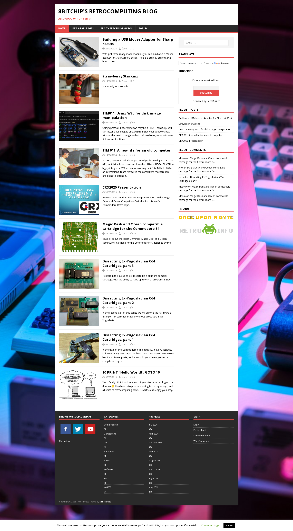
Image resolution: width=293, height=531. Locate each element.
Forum (143, 28)
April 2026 (154, 433)
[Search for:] (206, 43)
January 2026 (155, 442)
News (107, 460)
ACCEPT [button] (229, 525)
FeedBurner (213, 101)
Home (61, 28)
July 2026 (153, 424)
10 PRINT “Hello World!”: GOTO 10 (131, 372)
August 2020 (155, 460)
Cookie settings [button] (210, 525)
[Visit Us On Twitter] (78, 433)
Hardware (109, 451)
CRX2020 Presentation (121, 187)
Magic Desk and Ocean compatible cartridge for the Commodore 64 (132, 226)
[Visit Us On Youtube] (90, 433)
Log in (196, 424)
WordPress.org (201, 440)
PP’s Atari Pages (83, 28)
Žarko (125, 48)
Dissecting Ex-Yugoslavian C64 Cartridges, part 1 (128, 337)
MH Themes (105, 501)
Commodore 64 (112, 424)
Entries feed (199, 430)
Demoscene (110, 433)
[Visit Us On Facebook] (65, 433)
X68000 (107, 487)
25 (134, 233)
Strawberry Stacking (120, 76)
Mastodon (64, 441)
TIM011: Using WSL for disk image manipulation (131, 115)
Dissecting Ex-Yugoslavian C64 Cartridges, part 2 (128, 300)
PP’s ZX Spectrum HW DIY (116, 28)
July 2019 (153, 478)
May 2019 (153, 487)
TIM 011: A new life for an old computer (136, 150)
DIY (105, 442)
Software (108, 469)
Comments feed (201, 435)
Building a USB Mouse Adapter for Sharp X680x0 (137, 41)
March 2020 (154, 469)
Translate (225, 63)
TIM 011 (108, 478)
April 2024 (154, 451)
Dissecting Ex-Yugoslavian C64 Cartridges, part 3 (128, 263)
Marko (125, 122)
